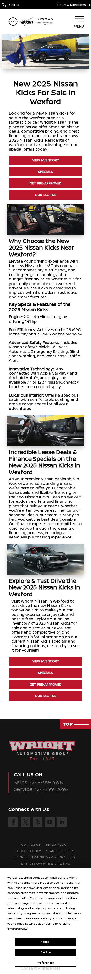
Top (68, 724)
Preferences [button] (17, 929)
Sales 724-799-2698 (38, 782)
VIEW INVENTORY (45, 160)
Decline (46, 952)
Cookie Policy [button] (41, 918)
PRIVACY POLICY (56, 845)
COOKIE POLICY (29, 851)
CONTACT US (45, 195)
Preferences (45, 963)
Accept (46, 942)
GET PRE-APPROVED (45, 183)
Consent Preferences (41, 968)
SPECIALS (45, 171)
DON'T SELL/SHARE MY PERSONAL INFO (45, 857)
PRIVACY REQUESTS (59, 851)
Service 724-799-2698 (41, 789)
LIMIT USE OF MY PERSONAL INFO (45, 864)
